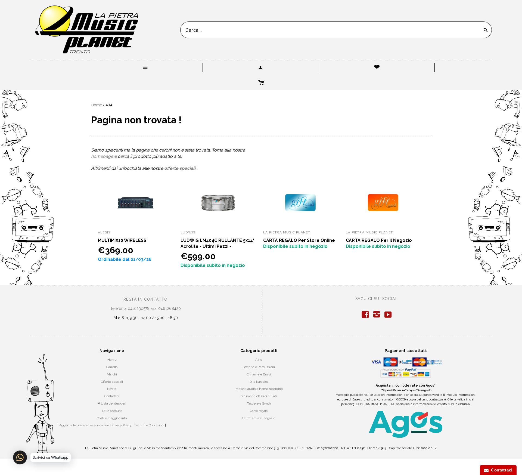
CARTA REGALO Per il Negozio (379, 240)
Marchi (112, 374)
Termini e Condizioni (149, 425)
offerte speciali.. (181, 168)
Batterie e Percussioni (259, 367)
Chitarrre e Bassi (259, 374)
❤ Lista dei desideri (111, 403)
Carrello (111, 367)
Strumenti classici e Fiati (259, 396)
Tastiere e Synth (259, 403)
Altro (258, 360)
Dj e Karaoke (259, 382)
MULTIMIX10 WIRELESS (122, 240)
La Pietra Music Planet (286, 232)
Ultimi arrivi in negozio (258, 418)
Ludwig (188, 232)
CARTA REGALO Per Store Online (299, 240)
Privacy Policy (121, 425)
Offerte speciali (112, 382)
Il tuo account (112, 411)
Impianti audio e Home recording (259, 389)
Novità (111, 389)
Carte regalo (259, 411)
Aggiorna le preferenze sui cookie (84, 425)
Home (96, 104)
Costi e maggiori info (112, 418)
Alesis (104, 232)
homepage (102, 156)
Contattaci (111, 396)
